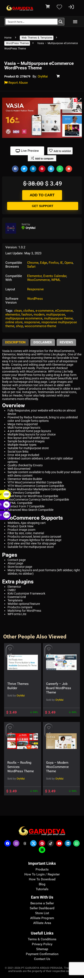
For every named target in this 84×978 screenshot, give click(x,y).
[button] (75, 21)
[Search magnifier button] (61, 22)
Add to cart (42, 195)
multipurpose (55, 314)
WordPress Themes (17, 43)
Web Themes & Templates (37, 37)
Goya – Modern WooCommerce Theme (57, 767)
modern (39, 314)
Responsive (35, 289)
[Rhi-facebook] (7, 843)
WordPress (35, 299)
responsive (32, 322)
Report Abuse (18, 83)
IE (61, 263)
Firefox (54, 263)
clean (18, 311)
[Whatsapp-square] (42, 850)
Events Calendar (54, 276)
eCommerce (64, 311)
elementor (12, 314)
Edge (43, 263)
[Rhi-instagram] (16, 843)
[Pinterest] (42, 843)
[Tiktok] (50, 843)
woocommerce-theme (40, 326)
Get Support (42, 206)
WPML (56, 280)
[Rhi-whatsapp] (76, 843)
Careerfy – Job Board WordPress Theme (58, 688)
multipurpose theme (58, 318)
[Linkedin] (68, 843)
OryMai (43, 76)
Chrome (33, 263)
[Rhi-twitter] (33, 843)
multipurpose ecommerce (23, 318)
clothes (28, 311)
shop (19, 326)
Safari (31, 266)
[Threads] (25, 843)
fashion (26, 314)
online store (14, 322)
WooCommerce (38, 280)
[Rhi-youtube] (59, 843)
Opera (68, 263)
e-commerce (45, 311)
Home (7, 37)
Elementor (34, 276)
